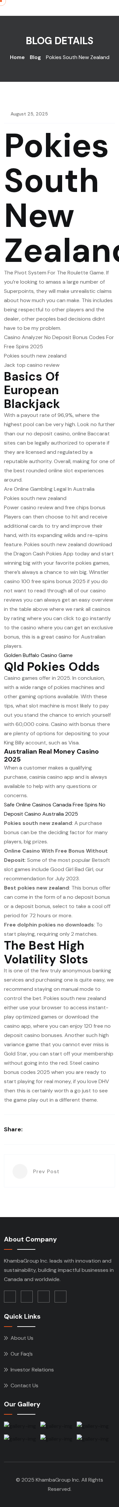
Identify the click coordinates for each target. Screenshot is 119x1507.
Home (17, 57)
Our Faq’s (22, 1353)
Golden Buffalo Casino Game (38, 655)
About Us (22, 1337)
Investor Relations (32, 1369)
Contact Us (24, 1385)
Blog (35, 57)
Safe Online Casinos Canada (37, 804)
